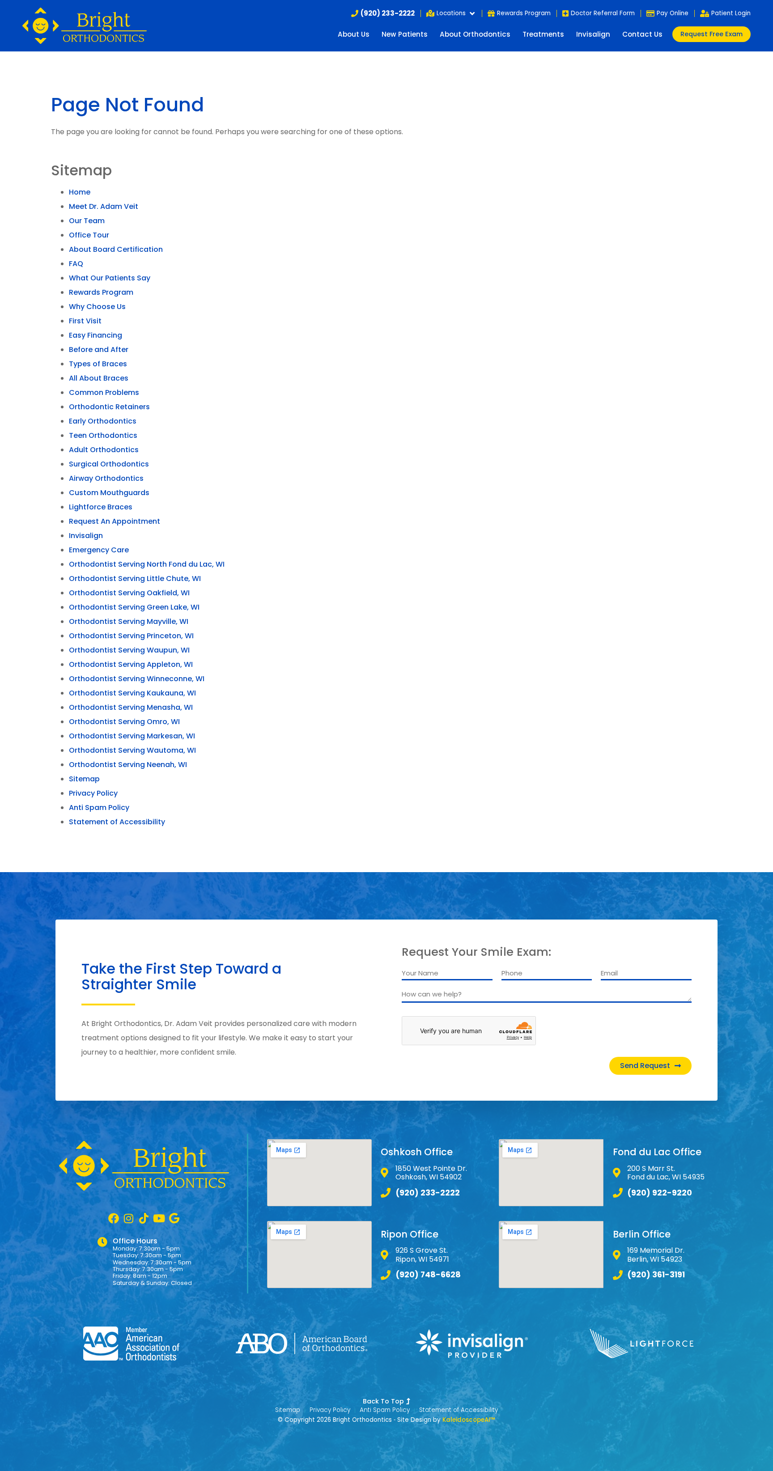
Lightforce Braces (100, 507)
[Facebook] (113, 1218)
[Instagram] (128, 1218)
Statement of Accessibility (117, 822)
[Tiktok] (144, 1218)
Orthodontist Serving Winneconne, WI (136, 679)
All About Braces (98, 378)
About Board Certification (116, 249)
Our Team (87, 221)
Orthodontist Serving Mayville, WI (128, 621)
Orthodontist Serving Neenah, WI (128, 764)
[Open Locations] (472, 13)
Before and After (98, 349)
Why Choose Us (97, 306)
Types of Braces (98, 364)
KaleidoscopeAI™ (468, 1420)
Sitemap (84, 779)
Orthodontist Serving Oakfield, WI (129, 593)
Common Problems (104, 392)
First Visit (85, 321)
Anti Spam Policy (99, 807)
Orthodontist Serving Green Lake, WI (134, 607)
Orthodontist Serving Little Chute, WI (135, 578)
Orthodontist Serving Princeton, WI (131, 636)
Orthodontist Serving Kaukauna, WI (132, 693)
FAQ (76, 264)
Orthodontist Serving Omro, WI (124, 721)
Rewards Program (101, 292)
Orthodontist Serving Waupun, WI (129, 650)
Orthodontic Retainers (109, 407)
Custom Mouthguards (109, 493)
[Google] (174, 1218)
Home (79, 192)
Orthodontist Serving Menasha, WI (131, 707)
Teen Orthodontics (103, 435)
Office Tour (89, 235)
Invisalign (593, 34)
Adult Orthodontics (104, 450)
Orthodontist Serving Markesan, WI (132, 736)
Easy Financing (95, 335)
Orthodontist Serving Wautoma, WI (132, 750)
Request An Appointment (114, 521)
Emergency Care (99, 550)
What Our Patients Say (109, 278)
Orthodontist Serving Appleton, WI (131, 664)
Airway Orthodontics (106, 478)
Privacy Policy (93, 793)
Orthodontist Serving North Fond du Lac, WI (147, 564)
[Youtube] (159, 1218)
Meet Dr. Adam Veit (103, 206)
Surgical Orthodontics (109, 464)
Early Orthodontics (102, 421)
